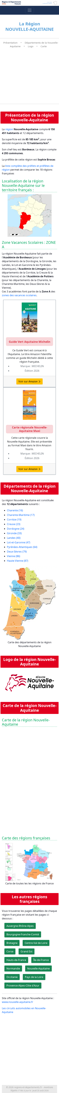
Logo (30, 46)
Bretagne (11, 943)
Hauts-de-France (16, 960)
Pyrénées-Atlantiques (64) (22, 547)
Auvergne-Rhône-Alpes (20, 926)
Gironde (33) (14, 533)
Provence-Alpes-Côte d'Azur (22, 985)
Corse (9, 951)
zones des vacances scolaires (19, 295)
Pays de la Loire (34, 977)
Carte (44, 46)
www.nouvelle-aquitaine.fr (17, 1002)
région (9, 129)
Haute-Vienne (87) (17, 560)
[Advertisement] (29, 76)
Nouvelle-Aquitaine (38, 968)
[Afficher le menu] (29, 10)
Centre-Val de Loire (36, 943)
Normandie (13, 968)
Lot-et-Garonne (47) (18, 542)
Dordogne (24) (15, 528)
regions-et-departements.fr (28, 1087)
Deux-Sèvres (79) (17, 551)
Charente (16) (15, 510)
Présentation (10, 42)
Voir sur (27, 381)
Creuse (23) (13, 524)
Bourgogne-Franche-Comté (22, 934)
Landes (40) (13, 538)
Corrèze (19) (14, 519)
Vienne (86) (13, 556)
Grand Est (26, 951)
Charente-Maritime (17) (21, 515)
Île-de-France (41, 960)
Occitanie (12, 977)
